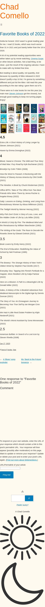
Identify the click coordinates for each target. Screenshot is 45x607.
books (9, 350)
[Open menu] (1, 24)
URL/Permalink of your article (13, 465)
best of (4, 350)
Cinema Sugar (37, 59)
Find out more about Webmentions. (22, 460)
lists (14, 350)
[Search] (29, 498)
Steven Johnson (16, 94)
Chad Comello (14, 11)
